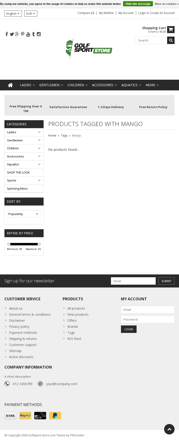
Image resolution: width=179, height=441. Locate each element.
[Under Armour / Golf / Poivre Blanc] (89, 49)
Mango (76, 135)
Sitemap (15, 351)
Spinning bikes (17, 188)
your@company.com (61, 384)
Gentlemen (49, 85)
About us (16, 308)
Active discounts (21, 357)
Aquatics (129, 85)
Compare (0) (86, 13)
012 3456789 (22, 384)
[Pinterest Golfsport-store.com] (23, 34)
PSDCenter (77, 435)
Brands (72, 326)
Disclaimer (17, 320)
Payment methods (23, 332)
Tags (64, 135)
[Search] (171, 40)
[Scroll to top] (169, 429)
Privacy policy (19, 326)
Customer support (23, 344)
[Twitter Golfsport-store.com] (12, 34)
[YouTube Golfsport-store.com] (28, 34)
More (150, 85)
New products (78, 314)
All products (76, 308)
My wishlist (106, 13)
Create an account (162, 13)
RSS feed (74, 338)
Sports (11, 180)
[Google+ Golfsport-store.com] (17, 34)
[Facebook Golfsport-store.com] (6, 34)
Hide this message (138, 4)
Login (142, 13)
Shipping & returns (23, 338)
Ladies (25, 85)
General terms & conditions (30, 314)
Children (76, 85)
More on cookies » (167, 4)
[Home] (10, 85)
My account (126, 13)
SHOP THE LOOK (18, 172)
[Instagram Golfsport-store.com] (39, 34)
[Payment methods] (10, 415)
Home (52, 135)
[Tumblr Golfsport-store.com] (33, 34)
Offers (72, 320)
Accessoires (102, 85)
